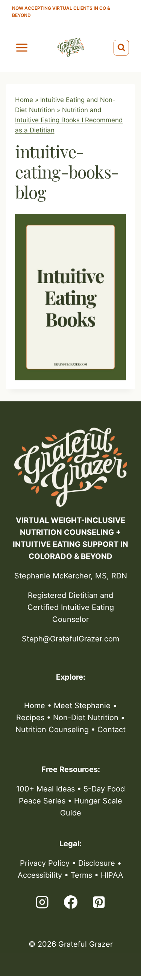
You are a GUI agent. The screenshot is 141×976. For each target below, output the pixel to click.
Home (24, 100)
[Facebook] (70, 902)
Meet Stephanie (82, 705)
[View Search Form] (121, 48)
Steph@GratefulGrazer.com (70, 638)
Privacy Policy (45, 863)
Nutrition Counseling (52, 729)
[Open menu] (22, 47)
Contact (111, 729)
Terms (81, 875)
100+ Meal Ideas (45, 788)
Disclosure (96, 863)
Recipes (30, 717)
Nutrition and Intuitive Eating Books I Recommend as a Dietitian (69, 120)
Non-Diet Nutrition (85, 717)
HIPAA (112, 875)
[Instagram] (42, 902)
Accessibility (40, 875)
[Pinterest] (98, 902)
